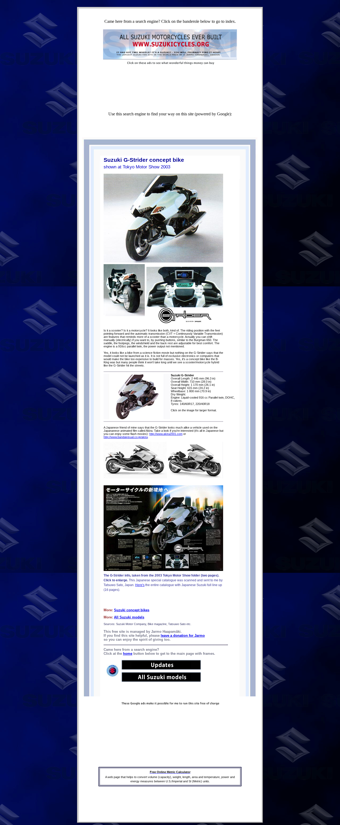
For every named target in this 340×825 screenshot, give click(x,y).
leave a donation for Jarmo (183, 636)
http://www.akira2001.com (165, 433)
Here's (139, 585)
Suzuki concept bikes (131, 610)
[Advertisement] (170, 76)
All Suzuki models (129, 617)
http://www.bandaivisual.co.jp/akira (126, 437)
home (127, 654)
